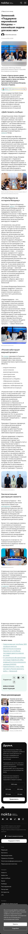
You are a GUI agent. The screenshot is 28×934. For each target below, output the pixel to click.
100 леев (8, 794)
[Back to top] (2, 808)
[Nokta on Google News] (2, 819)
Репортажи (4, 889)
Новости (4, 872)
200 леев (20, 789)
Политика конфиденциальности (11, 861)
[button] (21, 2)
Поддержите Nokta (14, 841)
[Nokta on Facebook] (23, 819)
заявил (11, 206)
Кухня (3, 881)
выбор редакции (9, 688)
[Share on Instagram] (18, 677)
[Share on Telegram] (22, 677)
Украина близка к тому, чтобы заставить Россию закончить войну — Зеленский (13, 669)
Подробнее (15, 928)
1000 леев (14, 784)
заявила (4, 133)
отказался (4, 586)
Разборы (4, 883)
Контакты (4, 852)
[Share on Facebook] (14, 682)
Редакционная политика (9, 864)
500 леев (8, 789)
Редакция (4, 850)
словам (5, 356)
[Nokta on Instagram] (19, 819)
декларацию (5, 506)
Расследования (6, 886)
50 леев (20, 794)
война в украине (8, 686)
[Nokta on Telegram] (6, 819)
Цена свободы (5, 878)
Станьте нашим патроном (15, 836)
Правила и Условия (7, 858)
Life (2, 895)
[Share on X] (14, 677)
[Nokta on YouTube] (10, 819)
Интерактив (5, 892)
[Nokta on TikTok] (14, 819)
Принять (15, 924)
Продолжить (14, 799)
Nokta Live (4, 875)
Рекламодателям (6, 855)
